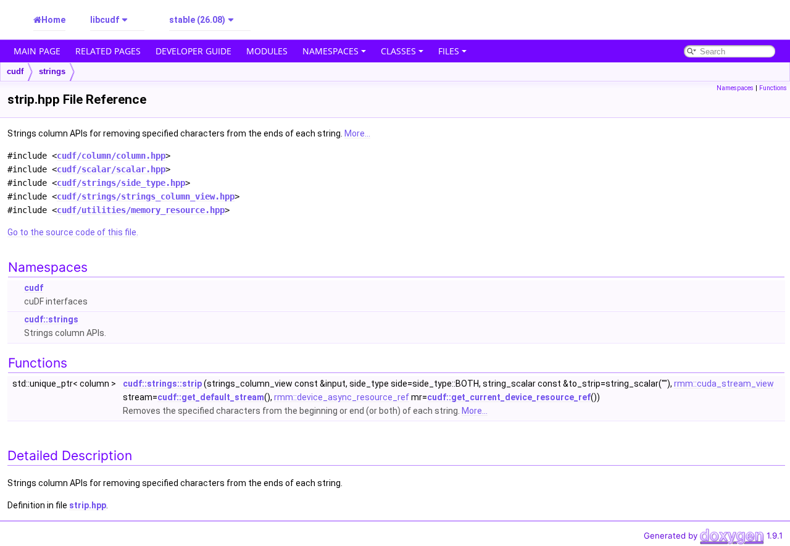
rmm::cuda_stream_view (724, 383)
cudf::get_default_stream (210, 397)
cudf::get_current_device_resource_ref (509, 397)
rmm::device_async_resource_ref (341, 397)
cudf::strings (51, 319)
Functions (773, 88)
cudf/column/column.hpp (111, 156)
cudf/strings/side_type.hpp (121, 183)
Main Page (37, 51)
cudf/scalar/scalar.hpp (111, 169)
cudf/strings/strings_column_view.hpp (146, 196)
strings (52, 71)
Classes (398, 51)
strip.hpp (87, 505)
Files (448, 51)
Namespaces (330, 51)
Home (53, 20)
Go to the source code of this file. (72, 232)
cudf (15, 71)
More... (357, 133)
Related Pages (108, 51)
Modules (267, 51)
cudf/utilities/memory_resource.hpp (141, 210)
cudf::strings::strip (162, 383)
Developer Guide (193, 51)
